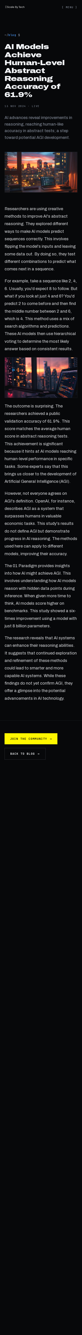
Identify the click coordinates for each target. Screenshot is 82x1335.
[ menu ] (69, 7)
